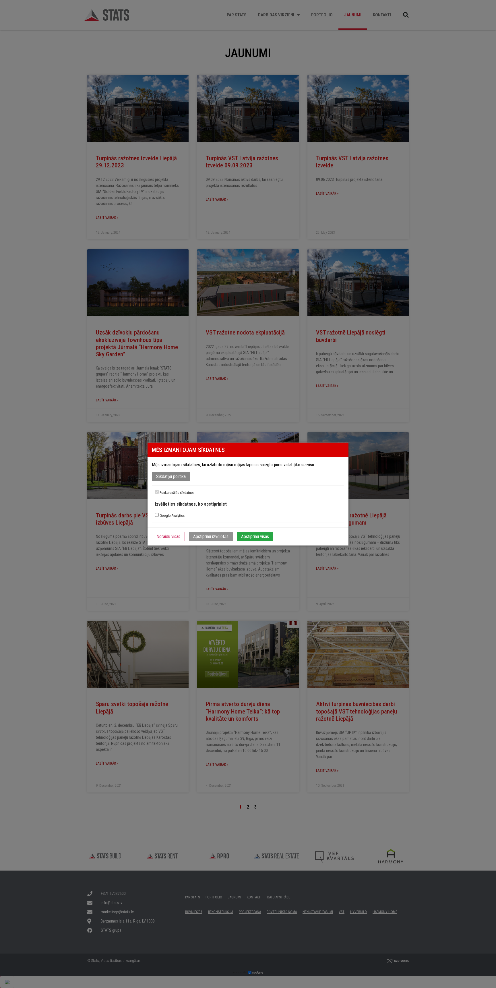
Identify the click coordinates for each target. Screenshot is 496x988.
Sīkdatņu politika (171, 476)
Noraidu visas (168, 536)
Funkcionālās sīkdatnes (176, 492)
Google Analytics (172, 515)
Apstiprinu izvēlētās (210, 536)
